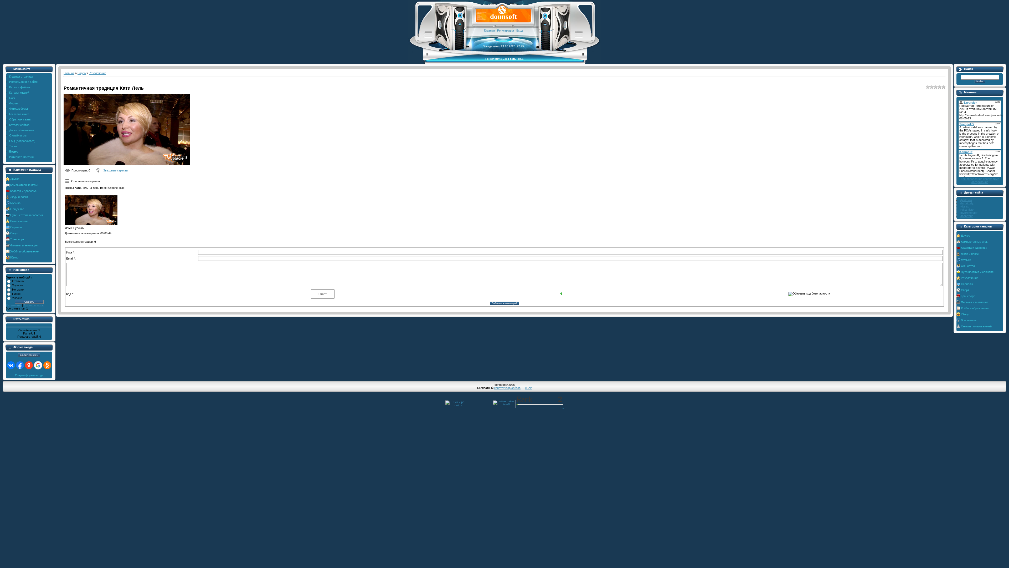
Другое (14, 178)
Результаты (13, 305)
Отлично (18, 281)
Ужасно (17, 298)
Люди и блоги (19, 197)
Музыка (15, 203)
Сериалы (16, 227)
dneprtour (966, 215)
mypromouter (968, 212)
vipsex (964, 206)
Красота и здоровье (23, 190)
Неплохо (18, 289)
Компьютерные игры (24, 184)
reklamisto (967, 209)
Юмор (14, 257)
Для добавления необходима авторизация (980, 180)
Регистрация (505, 30)
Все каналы (968, 320)
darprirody (967, 203)
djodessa (966, 200)
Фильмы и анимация (24, 245)
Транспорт (17, 239)
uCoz (528, 387)
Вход (519, 30)
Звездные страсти (115, 170)
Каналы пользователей (976, 326)
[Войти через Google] (38, 365)
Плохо (16, 293)
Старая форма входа (29, 375)
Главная (489, 30)
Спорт (14, 233)
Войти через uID (29, 355)
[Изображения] (91, 210)
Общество (17, 209)
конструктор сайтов (507, 387)
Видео (82, 73)
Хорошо (17, 285)
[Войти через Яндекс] (29, 365)
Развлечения (19, 221)
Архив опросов (34, 305)
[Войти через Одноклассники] (47, 365)
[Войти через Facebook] (20, 365)
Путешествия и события (26, 215)
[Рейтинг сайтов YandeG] (504, 407)
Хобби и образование (24, 251)
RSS (521, 58)
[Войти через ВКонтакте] (11, 365)
